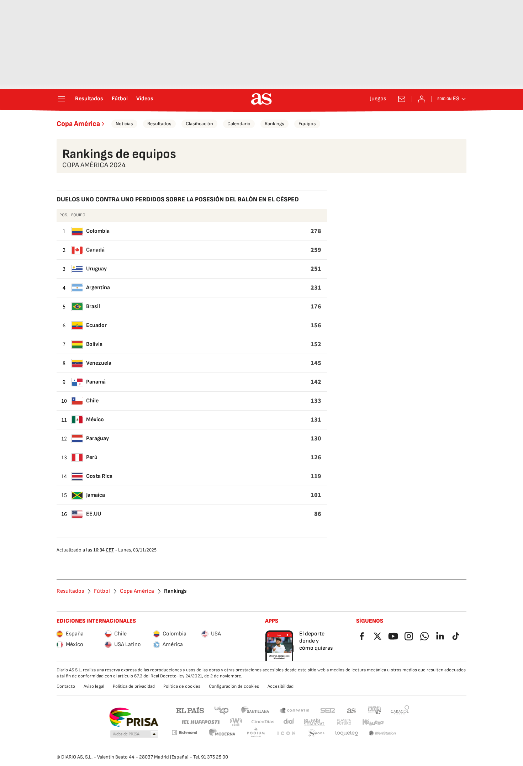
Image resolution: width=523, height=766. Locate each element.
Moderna (222, 733)
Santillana (255, 710)
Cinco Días (263, 722)
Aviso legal (94, 686)
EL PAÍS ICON (286, 733)
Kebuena (372, 722)
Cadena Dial (289, 722)
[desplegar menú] (62, 99)
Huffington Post (200, 722)
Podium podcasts (255, 733)
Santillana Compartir (294, 710)
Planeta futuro (344, 722)
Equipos (307, 124)
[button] (134, 734)
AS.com (351, 710)
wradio (236, 722)
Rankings (274, 124)
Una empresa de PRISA (133, 717)
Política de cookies (181, 686)
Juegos (378, 99)
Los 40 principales (221, 710)
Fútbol (120, 99)
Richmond (184, 732)
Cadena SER (328, 710)
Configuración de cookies (234, 686)
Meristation (382, 733)
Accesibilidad (281, 686)
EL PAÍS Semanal (314, 722)
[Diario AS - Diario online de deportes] (261, 99)
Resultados (89, 99)
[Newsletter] (401, 99)
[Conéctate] (421, 99)
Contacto (66, 686)
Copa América (78, 124)
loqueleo (347, 733)
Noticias (124, 124)
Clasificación (199, 124)
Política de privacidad (134, 686)
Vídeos (144, 99)
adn (374, 710)
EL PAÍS (190, 710)
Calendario (238, 124)
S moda (316, 733)
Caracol (400, 710)
